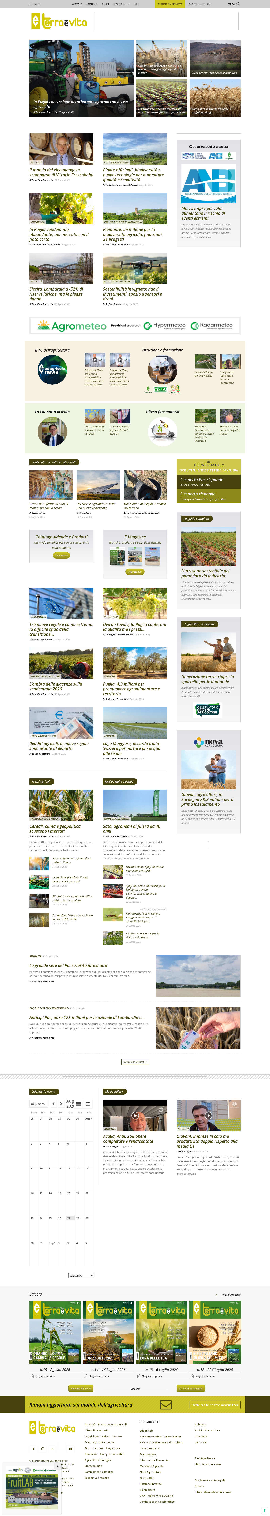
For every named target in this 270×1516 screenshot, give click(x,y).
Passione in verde (151, 1484)
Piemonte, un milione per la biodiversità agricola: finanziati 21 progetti (132, 234)
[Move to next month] (61, 1104)
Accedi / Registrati (200, 4)
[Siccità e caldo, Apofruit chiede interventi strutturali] (113, 872)
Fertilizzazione (94, 1448)
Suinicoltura (147, 1490)
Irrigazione (113, 1448)
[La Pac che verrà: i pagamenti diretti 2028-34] (120, 416)
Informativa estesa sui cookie (213, 1492)
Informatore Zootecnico (155, 1460)
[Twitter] (61, 1446)
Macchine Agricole (151, 1466)
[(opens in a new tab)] (61, 149)
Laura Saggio (112, 1146)
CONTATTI (92, 4)
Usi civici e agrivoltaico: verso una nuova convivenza (96, 506)
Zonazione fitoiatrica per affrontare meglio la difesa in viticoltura (204, 433)
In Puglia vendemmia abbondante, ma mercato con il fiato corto (59, 234)
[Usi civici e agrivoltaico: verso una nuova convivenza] (98, 485)
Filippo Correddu (151, 512)
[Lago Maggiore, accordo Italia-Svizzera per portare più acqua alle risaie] (135, 723)
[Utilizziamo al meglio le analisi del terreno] (145, 485)
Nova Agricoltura (150, 1472)
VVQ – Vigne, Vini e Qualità (156, 1495)
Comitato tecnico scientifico (157, 1501)
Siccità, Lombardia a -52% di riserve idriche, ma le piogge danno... (56, 294)
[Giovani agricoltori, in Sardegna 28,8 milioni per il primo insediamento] (208, 769)
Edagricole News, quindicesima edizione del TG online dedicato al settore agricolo (119, 377)
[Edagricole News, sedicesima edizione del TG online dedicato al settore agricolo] (95, 360)
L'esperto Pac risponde (201, 479)
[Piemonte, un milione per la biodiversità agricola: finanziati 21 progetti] (135, 208)
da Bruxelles (38, 617)
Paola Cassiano (113, 184)
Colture (117, 1436)
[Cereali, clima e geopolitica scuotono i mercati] (61, 805)
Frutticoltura (148, 1454)
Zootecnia (91, 1454)
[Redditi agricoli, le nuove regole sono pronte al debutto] (61, 723)
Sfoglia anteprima (45, 1376)
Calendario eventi (43, 1091)
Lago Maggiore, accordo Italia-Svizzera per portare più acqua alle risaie (131, 748)
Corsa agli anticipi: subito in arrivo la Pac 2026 (95, 430)
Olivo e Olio (147, 1478)
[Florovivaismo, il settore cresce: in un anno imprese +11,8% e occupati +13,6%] (161, 98)
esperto (208, 499)
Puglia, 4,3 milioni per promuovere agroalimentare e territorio (131, 689)
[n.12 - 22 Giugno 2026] (215, 1333)
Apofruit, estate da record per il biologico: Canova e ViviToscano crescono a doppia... (145, 891)
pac (208, 485)
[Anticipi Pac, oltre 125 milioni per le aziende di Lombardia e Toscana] (198, 1038)
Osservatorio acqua (208, 146)
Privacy (199, 1486)
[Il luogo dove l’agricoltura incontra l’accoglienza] (230, 361)
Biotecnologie (93, 1466)
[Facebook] (33, 1449)
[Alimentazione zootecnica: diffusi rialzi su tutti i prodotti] (39, 901)
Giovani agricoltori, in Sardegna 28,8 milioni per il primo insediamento (207, 799)
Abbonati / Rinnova (170, 4)
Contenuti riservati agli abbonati (53, 462)
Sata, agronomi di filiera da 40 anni (131, 828)
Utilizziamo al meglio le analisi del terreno (145, 506)
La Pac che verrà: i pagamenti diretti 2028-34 (119, 430)
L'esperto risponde (197, 494)
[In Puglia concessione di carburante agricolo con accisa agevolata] (81, 78)
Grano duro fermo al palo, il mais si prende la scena (48, 506)
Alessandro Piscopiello (116, 836)
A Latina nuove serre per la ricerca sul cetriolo (143, 935)
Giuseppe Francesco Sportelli (46, 244)
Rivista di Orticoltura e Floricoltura (161, 1442)
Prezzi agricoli (40, 781)
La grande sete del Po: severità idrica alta (68, 965)
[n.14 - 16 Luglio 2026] (108, 1333)
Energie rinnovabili (112, 1454)
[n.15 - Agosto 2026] (55, 1333)
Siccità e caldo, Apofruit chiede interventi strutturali (145, 869)
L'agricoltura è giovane (198, 624)
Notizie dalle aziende (119, 781)
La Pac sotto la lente (52, 411)
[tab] (78, 1104)
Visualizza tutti (135, 571)
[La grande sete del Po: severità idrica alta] (198, 986)
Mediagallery (114, 1091)
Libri (136, 4)
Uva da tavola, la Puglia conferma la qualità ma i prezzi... (134, 627)
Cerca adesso (61, 555)
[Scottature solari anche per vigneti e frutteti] (230, 416)
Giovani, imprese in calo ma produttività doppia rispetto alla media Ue (207, 1141)
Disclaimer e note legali (210, 1480)
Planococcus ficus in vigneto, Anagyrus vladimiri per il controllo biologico (143, 917)
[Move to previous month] (53, 1104)
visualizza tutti (231, 1295)
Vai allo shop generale (190, 1388)
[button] (234, 5)
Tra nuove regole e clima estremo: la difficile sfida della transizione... (61, 629)
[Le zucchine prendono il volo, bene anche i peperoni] (39, 882)
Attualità (36, 162)
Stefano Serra (38, 512)
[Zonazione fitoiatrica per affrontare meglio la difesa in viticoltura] (205, 416)
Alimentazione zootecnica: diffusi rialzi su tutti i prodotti (72, 898)
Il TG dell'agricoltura (52, 350)
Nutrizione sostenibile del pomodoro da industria (205, 573)
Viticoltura (38, 222)
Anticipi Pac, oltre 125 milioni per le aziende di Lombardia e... (87, 1017)
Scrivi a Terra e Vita (207, 1430)
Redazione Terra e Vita (47, 112)
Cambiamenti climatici (99, 1472)
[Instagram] (43, 1449)
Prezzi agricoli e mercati (45, 818)
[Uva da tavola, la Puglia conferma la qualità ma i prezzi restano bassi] (135, 603)
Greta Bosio (85, 512)
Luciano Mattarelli (41, 753)
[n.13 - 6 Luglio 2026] (161, 1333)
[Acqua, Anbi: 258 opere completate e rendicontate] (135, 1115)
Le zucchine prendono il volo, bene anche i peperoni (70, 879)
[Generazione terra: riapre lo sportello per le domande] (208, 652)
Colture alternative (116, 162)
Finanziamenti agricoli (112, 1424)
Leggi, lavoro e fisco (43, 736)
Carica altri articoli (134, 1061)
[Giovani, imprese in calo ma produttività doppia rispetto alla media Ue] (209, 1115)
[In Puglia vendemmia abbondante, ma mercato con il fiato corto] (61, 208)
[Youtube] (71, 1449)
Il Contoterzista (149, 1448)
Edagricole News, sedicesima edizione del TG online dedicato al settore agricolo (94, 377)
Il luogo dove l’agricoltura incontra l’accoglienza (227, 377)
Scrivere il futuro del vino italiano (204, 373)
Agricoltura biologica (98, 1460)
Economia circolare (97, 1478)
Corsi (105, 4)
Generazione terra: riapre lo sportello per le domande (207, 679)
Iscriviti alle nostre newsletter (215, 1405)
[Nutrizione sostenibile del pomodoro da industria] (208, 546)
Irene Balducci (130, 184)
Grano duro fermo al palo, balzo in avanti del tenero (72, 917)
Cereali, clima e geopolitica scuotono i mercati (55, 828)
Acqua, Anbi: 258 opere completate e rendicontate (128, 1138)
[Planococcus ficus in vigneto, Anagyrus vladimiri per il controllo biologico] (113, 914)
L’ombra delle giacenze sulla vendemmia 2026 (55, 686)
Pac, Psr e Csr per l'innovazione (123, 222)
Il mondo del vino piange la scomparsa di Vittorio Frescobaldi (61, 172)
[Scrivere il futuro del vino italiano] (205, 361)
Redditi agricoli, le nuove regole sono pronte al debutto (59, 746)
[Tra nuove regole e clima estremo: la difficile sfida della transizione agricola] (61, 603)
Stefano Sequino (114, 304)
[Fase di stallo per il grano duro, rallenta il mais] (39, 863)
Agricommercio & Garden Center (160, 1436)
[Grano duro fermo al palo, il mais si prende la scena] (51, 485)
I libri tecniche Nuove (208, 1464)
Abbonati (200, 1424)
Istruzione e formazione (162, 350)
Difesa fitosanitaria (162, 411)
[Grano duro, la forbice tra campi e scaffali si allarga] (215, 98)
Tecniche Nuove (205, 1458)
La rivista (76, 4)
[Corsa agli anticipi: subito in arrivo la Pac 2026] (95, 416)
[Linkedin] (52, 1449)
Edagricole (120, 4)
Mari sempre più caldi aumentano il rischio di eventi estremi (203, 213)
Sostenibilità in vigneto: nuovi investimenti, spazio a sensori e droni (132, 294)
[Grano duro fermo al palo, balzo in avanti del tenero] (39, 920)
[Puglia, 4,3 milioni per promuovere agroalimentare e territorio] (135, 663)
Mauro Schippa (134, 512)
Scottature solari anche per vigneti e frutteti (230, 430)
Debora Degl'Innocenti (43, 639)
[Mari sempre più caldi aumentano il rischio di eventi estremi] (208, 183)
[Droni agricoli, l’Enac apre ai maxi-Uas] (215, 58)
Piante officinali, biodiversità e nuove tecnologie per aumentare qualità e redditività (133, 174)
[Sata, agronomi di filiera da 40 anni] (135, 805)
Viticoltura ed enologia (119, 281)
